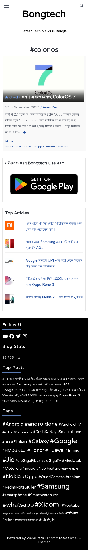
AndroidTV (71, 424)
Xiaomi (50, 504)
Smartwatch (41, 495)
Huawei (56, 450)
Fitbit (7, 442)
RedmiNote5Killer (20, 487)
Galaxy (40, 441)
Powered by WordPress (25, 538)
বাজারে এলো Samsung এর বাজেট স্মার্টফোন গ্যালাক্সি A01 (36, 384)
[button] (81, 5)
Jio (10, 460)
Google (65, 441)
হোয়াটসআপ (22, 520)
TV (56, 495)
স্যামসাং (9, 519)
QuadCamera (53, 477)
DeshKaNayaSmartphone (58, 431)
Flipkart (20, 442)
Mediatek (72, 460)
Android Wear (12, 432)
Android (11, 97)
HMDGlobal (15, 450)
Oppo (40, 146)
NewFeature (49, 468)
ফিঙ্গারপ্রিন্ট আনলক (48, 513)
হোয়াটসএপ (33, 520)
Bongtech (44, 14)
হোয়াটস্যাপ (48, 519)
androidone (43, 424)
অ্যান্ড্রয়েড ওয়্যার (11, 513)
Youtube (72, 505)
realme (50, 146)
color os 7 (27, 146)
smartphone (16, 495)
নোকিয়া (30, 513)
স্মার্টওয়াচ (72, 513)
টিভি (23, 513)
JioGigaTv (52, 460)
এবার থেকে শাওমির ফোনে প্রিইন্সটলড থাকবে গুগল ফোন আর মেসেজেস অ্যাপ (43, 379)
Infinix (73, 450)
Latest (64, 538)
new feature (70, 468)
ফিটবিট (61, 513)
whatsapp (20, 504)
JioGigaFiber (29, 460)
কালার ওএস (63, 146)
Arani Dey (50, 107)
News (9, 141)
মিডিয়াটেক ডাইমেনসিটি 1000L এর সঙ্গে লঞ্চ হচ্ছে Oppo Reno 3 (41, 395)
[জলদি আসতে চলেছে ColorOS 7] (24, 132)
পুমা (37, 513)
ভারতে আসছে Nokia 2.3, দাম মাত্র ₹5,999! (54, 297)
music (30, 468)
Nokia (13, 476)
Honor (37, 450)
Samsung (55, 486)
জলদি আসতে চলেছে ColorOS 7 (49, 97)
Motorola (13, 468)
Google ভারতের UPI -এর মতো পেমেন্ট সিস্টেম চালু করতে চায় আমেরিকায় (43, 390)
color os (12, 146)
